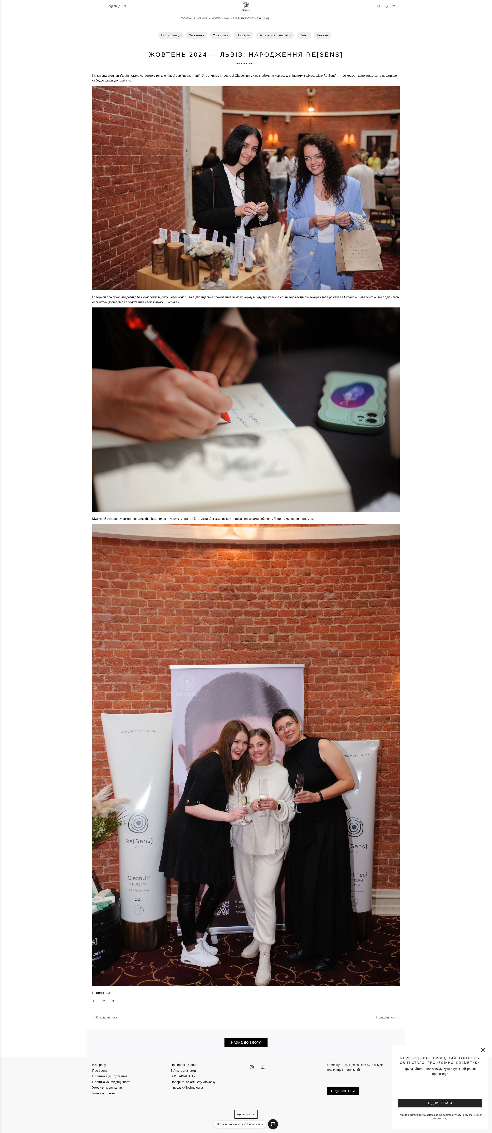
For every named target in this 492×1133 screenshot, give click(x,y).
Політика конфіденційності (111, 1082)
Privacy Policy (460, 1115)
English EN (116, 6)
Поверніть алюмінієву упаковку (193, 1082)
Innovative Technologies (187, 1087)
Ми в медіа (196, 35)
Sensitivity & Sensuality (275, 35)
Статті (303, 35)
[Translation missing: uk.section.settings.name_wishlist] (386, 6)
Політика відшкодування (109, 1076)
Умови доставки (103, 1093)
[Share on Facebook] (93, 1000)
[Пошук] (378, 6)
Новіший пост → (388, 1017)
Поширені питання (184, 1065)
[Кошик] (394, 6)
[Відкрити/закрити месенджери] (273, 1124)
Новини (322, 35)
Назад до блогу (246, 1042)
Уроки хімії (220, 35)
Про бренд (99, 1070)
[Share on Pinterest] (113, 1000)
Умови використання (107, 1087)
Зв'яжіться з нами (183, 1070)
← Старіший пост (104, 1017)
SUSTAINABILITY (183, 1076)
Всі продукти (101, 1065)
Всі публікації (170, 35)
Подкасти (243, 35)
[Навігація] (96, 6)
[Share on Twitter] (103, 1000)
